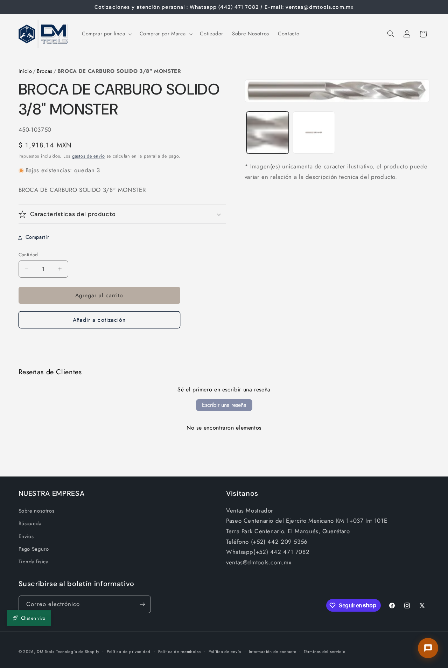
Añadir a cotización (99, 320)
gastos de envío (88, 156)
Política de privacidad (128, 651)
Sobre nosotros (37, 511)
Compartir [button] (37, 237)
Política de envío (225, 651)
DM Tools (45, 651)
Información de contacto (272, 651)
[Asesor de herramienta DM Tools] (428, 648)
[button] (106, 34)
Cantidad (28, 254)
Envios (26, 536)
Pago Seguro (34, 549)
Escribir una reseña (224, 405)
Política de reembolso (179, 651)
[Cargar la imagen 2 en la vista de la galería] (314, 132)
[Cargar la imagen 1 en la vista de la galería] (267, 132)
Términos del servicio (324, 651)
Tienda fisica (34, 561)
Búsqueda (30, 523)
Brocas (44, 71)
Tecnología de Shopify (77, 651)
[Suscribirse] (142, 604)
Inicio (25, 71)
